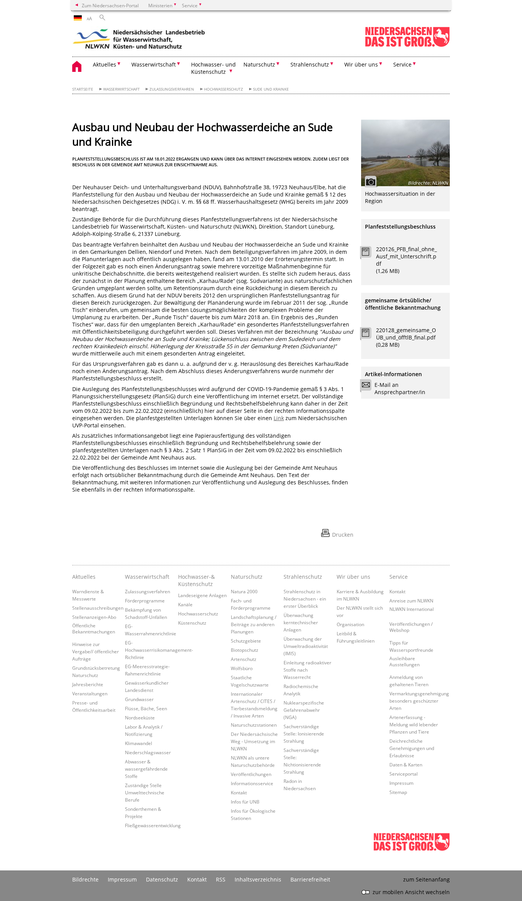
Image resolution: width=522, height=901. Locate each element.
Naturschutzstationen (254, 725)
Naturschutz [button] (259, 64)
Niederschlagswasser (148, 752)
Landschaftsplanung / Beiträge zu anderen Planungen (253, 624)
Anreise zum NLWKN (411, 600)
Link (279, 418)
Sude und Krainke (271, 89)
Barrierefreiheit (310, 879)
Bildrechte (85, 879)
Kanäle (185, 604)
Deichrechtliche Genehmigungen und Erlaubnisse (411, 748)
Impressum (401, 783)
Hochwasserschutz (223, 89)
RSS (220, 879)
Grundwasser (139, 699)
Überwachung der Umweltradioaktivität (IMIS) (306, 646)
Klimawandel (138, 743)
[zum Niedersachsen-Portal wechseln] (407, 45)
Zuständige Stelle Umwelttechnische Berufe (144, 792)
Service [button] (402, 64)
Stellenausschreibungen (97, 608)
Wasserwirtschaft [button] (153, 64)
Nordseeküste (140, 717)
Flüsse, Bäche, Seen (146, 708)
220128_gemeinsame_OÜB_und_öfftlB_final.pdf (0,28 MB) (406, 337)
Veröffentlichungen (251, 774)
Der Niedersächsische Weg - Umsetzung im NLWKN (254, 741)
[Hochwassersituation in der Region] (405, 153)
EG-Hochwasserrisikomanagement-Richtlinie (159, 650)
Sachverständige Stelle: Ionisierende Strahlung (304, 733)
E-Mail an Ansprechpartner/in (399, 388)
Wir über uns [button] (361, 64)
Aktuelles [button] (104, 64)
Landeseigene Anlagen (202, 595)
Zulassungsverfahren (171, 89)
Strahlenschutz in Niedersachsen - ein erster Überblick (305, 598)
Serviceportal (403, 774)
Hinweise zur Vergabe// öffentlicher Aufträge (95, 651)
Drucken (342, 534)
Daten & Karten (405, 764)
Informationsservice (252, 783)
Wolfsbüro (242, 668)
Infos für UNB (245, 802)
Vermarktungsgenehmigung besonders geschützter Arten (419, 700)
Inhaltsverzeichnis (258, 879)
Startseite (82, 89)
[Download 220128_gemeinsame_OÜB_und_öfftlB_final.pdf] (369, 335)
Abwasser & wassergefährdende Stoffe (146, 768)
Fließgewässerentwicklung (153, 825)
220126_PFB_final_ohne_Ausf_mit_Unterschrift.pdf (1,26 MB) (406, 259)
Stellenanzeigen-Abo (94, 617)
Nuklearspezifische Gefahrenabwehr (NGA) (304, 710)
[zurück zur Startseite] (139, 40)
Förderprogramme (145, 600)
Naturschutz (247, 576)
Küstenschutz (192, 623)
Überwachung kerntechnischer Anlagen (301, 622)
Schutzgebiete (246, 641)
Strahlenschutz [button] (309, 64)
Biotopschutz (244, 650)
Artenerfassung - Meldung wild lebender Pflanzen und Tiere (413, 724)
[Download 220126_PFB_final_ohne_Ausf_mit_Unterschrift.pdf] (369, 254)
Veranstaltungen (89, 693)
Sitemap (398, 792)
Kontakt (239, 792)
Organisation (350, 624)
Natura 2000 (244, 591)
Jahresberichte (87, 684)
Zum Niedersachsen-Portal (110, 5)
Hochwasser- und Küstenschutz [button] (213, 68)
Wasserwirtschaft (121, 89)
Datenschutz (162, 879)
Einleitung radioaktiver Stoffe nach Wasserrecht (307, 669)
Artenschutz (243, 659)
